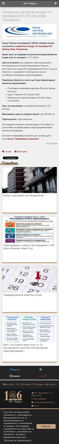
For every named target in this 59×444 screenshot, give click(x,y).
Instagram (39, 384)
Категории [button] (21, 151)
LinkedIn (27, 384)
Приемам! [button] (46, 426)
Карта (36, 406)
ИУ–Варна (29, 3)
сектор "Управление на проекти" (23, 139)
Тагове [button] (7, 151)
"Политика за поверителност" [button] (18, 440)
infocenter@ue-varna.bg (43, 402)
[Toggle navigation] (3, 3)
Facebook (10, 384)
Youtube (51, 384)
